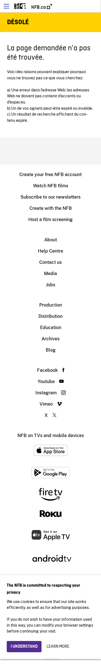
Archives (50, 338)
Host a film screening (50, 219)
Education (50, 327)
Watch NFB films (50, 185)
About (50, 239)
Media (50, 273)
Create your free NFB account (50, 174)
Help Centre (50, 251)
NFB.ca (39, 7)
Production (50, 305)
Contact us (50, 262)
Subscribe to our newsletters (50, 197)
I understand (24, 646)
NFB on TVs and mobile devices (50, 435)
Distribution (50, 316)
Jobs (50, 284)
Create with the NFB (50, 208)
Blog (51, 350)
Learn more (58, 646)
